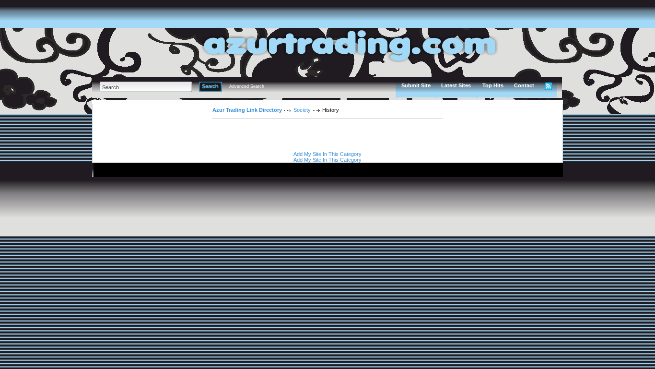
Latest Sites (456, 85)
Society (302, 110)
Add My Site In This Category (327, 154)
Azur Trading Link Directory (247, 110)
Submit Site (416, 85)
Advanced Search (246, 86)
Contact (524, 85)
